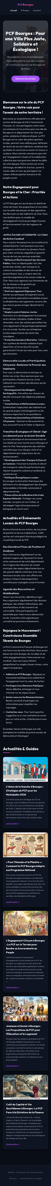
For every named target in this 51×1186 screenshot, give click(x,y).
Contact (37, 10)
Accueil (13, 10)
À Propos (25, 10)
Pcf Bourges (25, 4)
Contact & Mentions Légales (31, 1178)
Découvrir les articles (25, 78)
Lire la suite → (12, 823)
